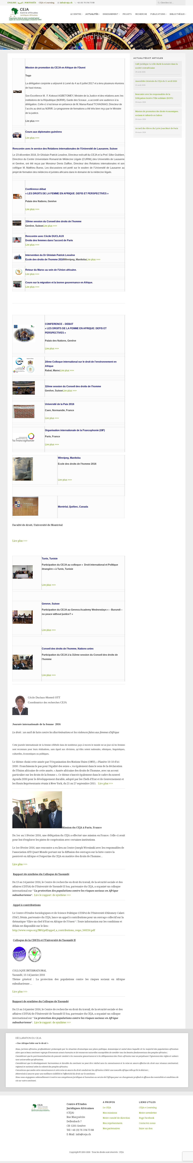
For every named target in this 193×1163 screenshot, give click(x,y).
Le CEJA (107, 1107)
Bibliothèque (177, 14)
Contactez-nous (147, 1123)
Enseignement (110, 14)
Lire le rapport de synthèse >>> (52, 895)
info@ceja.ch (66, 2)
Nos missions (110, 1112)
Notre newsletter (148, 1112)
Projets (127, 14)
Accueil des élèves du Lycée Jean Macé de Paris (156, 128)
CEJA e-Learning (46, 2)
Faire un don (146, 1128)
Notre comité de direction (116, 1117)
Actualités (91, 14)
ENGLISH (12, 2)
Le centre (75, 14)
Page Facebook (146, 1117)
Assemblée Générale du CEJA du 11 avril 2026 (156, 81)
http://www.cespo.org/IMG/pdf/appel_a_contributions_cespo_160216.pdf (53, 930)
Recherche (141, 14)
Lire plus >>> (32, 138)
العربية (20, 2)
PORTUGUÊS (30, 2)
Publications (157, 14)
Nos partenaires (111, 1128)
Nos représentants (112, 1123)
